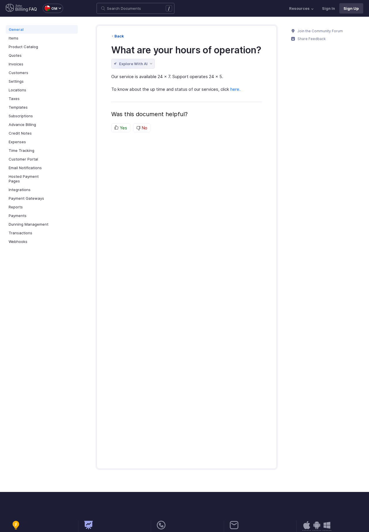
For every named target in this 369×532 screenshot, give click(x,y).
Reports (16, 207)
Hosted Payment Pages (24, 178)
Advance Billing (22, 124)
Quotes (15, 55)
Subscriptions (21, 116)
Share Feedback (311, 39)
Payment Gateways (26, 198)
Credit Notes (20, 133)
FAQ (33, 9)
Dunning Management (28, 224)
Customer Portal (23, 159)
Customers (18, 72)
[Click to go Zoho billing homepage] (17, 8)
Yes (122, 128)
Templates (18, 107)
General (16, 29)
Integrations (20, 189)
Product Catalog (23, 46)
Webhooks (18, 241)
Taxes (14, 98)
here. (235, 89)
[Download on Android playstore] (306, 528)
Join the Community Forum (320, 31)
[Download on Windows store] (327, 528)
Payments (18, 215)
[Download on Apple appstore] (316, 528)
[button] (50, 8)
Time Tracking (21, 150)
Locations (17, 90)
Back (119, 36)
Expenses (17, 141)
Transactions (20, 233)
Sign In (328, 8)
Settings (16, 81)
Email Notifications (25, 167)
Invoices (16, 64)
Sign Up (351, 8)
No (143, 128)
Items (13, 38)
